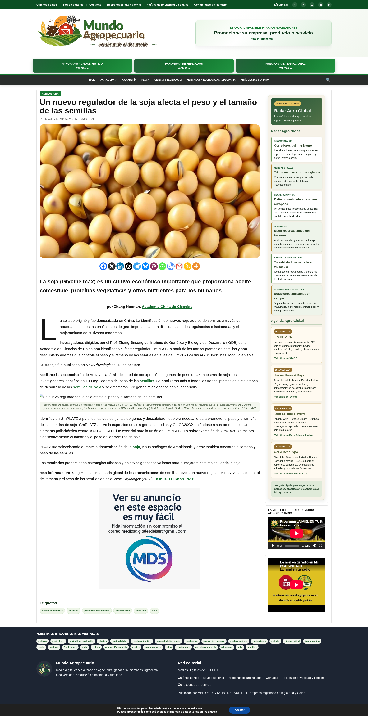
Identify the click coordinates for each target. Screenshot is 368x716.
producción (192, 641)
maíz (84, 647)
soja (136, 447)
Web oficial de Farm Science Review (293, 435)
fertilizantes (70, 647)
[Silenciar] (314, 546)
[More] (196, 266)
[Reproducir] (273, 546)
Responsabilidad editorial (124, 4)
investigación (312, 641)
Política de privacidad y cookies (167, 4)
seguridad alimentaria (168, 641)
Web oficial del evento (285, 397)
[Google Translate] (171, 266)
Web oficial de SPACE (285, 358)
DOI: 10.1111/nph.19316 (175, 479)
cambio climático (142, 641)
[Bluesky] (145, 266)
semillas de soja (87, 387)
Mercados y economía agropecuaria (211, 79)
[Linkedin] (120, 266)
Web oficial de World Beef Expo (290, 473)
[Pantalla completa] (320, 546)
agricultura (58, 641)
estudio (275, 641)
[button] (82, 66)
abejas (136, 647)
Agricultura (108, 79)
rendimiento (183, 647)
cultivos (73, 610)
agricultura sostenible (81, 641)
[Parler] (154, 266)
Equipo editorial (73, 4)
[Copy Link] (187, 266)
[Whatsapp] (162, 266)
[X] (112, 266)
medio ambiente (238, 641)
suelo (41, 647)
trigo (169, 647)
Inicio (92, 79)
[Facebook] (103, 266)
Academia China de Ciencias (167, 307)
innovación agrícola (214, 641)
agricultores (259, 641)
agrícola (54, 647)
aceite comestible (52, 610)
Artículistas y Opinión (255, 79)
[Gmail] (179, 266)
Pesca (145, 79)
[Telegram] (137, 266)
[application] (296, 533)
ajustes (212, 712)
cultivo (96, 647)
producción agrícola (116, 647)
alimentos (226, 647)
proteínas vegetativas (96, 610)
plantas (103, 641)
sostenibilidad (119, 641)
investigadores (153, 647)
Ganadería (129, 79)
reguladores (123, 610)
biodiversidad (292, 641)
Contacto (95, 4)
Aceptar (239, 710)
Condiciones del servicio (210, 4)
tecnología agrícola (205, 647)
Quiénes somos (46, 4)
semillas (147, 381)
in (321, 4)
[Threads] (128, 266)
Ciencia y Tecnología (168, 79)
